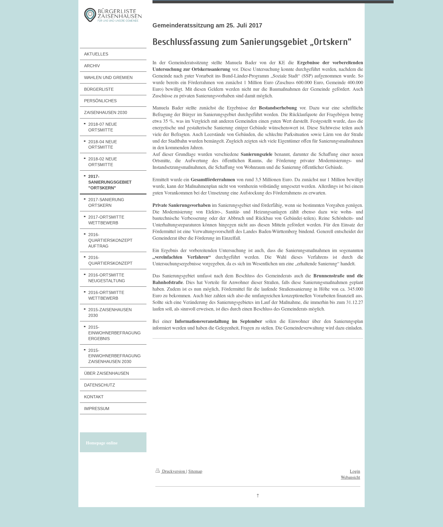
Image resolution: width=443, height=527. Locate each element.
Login (355, 471)
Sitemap (195, 471)
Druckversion (173, 471)
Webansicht (350, 477)
